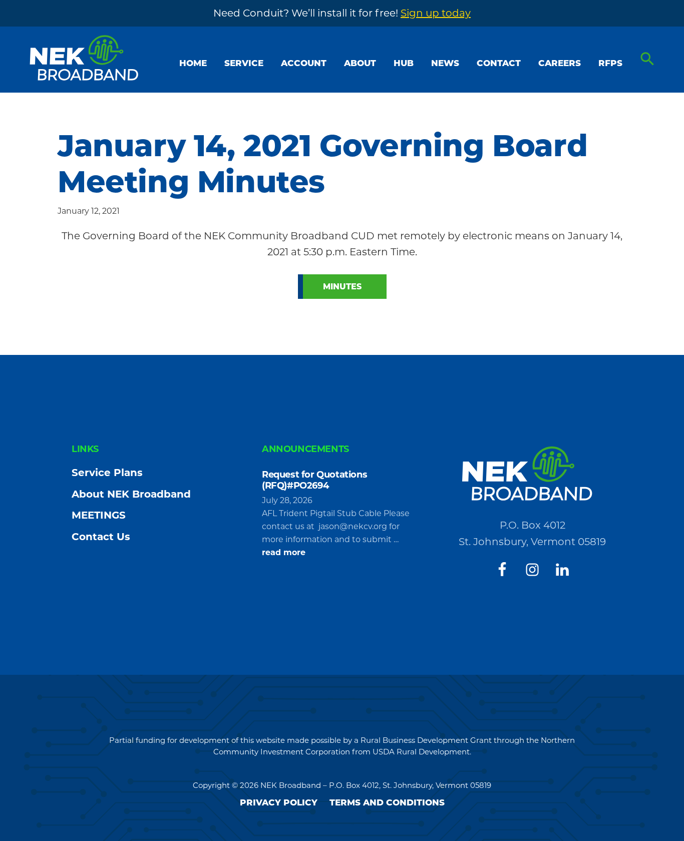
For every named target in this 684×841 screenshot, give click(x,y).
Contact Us (101, 537)
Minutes (342, 286)
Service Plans (107, 473)
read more (283, 553)
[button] (647, 59)
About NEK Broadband (131, 494)
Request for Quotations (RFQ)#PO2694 (314, 480)
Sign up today (436, 13)
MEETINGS (99, 515)
